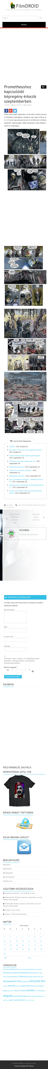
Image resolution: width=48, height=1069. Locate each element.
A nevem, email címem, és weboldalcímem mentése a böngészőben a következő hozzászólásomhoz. (21, 661)
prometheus (37, 505)
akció (6, 969)
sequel (7, 995)
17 (4, 945)
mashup (18, 986)
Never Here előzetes (16, 467)
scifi (36, 991)
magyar (5, 986)
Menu (24, 24)
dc (10, 972)
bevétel (6, 972)
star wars (23, 996)
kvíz (42, 977)
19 (17, 945)
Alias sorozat (16, 910)
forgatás (40, 973)
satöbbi (30, 990)
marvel (12, 985)
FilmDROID (27, 6)
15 (35, 941)
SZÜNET (12, 446)
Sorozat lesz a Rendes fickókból (20, 470)
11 (10, 941)
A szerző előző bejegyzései (21, 441)
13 (23, 941)
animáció (21, 969)
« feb (5, 958)
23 (41, 945)
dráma (14, 972)
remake (22, 990)
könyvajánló (25, 981)
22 (35, 945)
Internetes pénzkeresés (12, 893)
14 (29, 941)
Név (6, 627)
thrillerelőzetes (37, 996)
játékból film (37, 977)
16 (41, 941)
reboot (16, 990)
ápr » (29, 958)
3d (4, 969)
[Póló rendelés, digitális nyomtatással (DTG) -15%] (20, 791)
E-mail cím (9, 637)
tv (43, 996)
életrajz (32, 1000)
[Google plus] (11, 111)
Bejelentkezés (7, 869)
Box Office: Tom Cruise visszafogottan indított (25, 450)
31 (4, 954)
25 (10, 949)
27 (23, 949)
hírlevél (22, 976)
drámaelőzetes (24, 972)
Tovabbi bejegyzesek (28, 535)
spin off (11, 507)
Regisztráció (6, 865)
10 (4, 941)
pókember (10, 991)
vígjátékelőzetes (20, 1000)
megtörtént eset (27, 986)
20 (23, 945)
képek (11, 505)
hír (7, 505)
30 (41, 949)
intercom (29, 976)
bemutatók (38, 969)
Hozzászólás (9, 610)
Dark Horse (21, 505)
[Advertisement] (24, 53)
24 (4, 949)
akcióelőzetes (14, 969)
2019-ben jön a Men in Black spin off (22, 461)
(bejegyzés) (8, 873)
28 (29, 949)
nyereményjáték (39, 986)
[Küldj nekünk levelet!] (24, 847)
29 (35, 949)
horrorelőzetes (12, 977)
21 (29, 945)
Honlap (7, 646)
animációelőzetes (29, 969)
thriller (29, 996)
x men (28, 1000)
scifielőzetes (41, 991)
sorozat (15, 996)
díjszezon (34, 973)
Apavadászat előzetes (17, 476)
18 (10, 945)
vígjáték (11, 1000)
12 (17, 941)
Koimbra (28, 105)
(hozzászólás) (9, 877)
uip (7, 1000)
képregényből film (12, 981)
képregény (29, 505)
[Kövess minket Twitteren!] (24, 823)
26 (17, 949)
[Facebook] (6, 111)
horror (5, 977)
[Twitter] (15, 111)
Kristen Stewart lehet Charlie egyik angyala (24, 456)
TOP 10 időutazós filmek (18, 914)
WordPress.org (7, 881)
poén (5, 990)
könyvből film (37, 981)
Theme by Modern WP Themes (24, 1066)
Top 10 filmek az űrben (28, 893)
